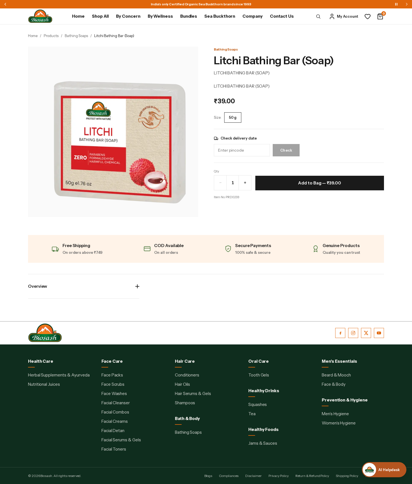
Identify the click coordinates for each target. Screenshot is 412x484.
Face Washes (114, 393)
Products (51, 35)
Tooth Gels (258, 375)
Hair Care (185, 361)
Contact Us (282, 16)
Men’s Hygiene (335, 413)
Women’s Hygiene (339, 423)
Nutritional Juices (44, 384)
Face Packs (112, 375)
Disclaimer (253, 476)
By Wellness (160, 16)
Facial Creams (114, 421)
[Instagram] (353, 333)
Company (252, 16)
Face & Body (334, 384)
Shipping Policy (347, 476)
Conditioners (187, 375)
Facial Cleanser (115, 402)
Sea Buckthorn (219, 16)
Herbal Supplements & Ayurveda (59, 375)
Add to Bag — (319, 183)
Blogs (208, 476)
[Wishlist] (367, 16)
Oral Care (258, 361)
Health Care (40, 361)
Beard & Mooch (336, 375)
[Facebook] (340, 333)
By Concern (128, 16)
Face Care (112, 361)
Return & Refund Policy (312, 476)
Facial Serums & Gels (121, 439)
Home (78, 16)
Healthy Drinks (263, 390)
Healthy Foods (263, 429)
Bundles (188, 16)
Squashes (257, 404)
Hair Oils (182, 384)
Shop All (100, 16)
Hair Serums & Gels (193, 393)
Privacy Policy (279, 476)
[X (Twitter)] (366, 333)
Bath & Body (187, 418)
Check (286, 150)
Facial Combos (115, 412)
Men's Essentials (339, 361)
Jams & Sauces (262, 443)
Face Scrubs (112, 384)
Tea (252, 413)
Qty (216, 171)
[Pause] (396, 4)
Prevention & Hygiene (345, 400)
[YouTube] (379, 333)
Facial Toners (113, 449)
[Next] (406, 4)
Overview (37, 286)
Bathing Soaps (76, 35)
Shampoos (185, 402)
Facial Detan (112, 430)
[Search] (318, 16)
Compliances (229, 476)
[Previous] (5, 4)
